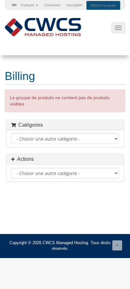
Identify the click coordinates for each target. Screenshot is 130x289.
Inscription (74, 5)
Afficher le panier (103, 5)
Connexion (52, 5)
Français (27, 5)
